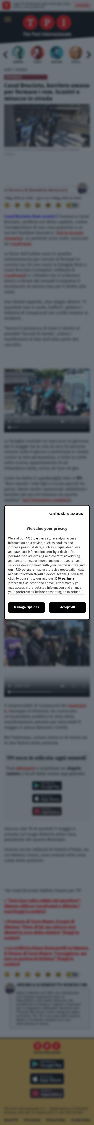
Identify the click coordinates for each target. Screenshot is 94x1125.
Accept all (67, 607)
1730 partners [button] (36, 538)
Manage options (26, 607)
